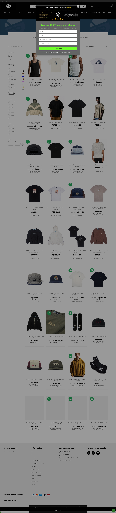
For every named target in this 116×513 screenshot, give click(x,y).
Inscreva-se (58, 48)
